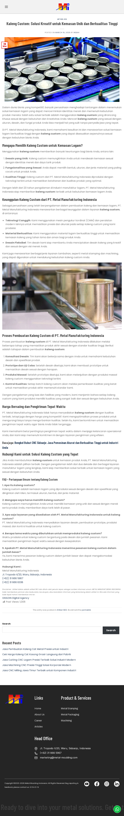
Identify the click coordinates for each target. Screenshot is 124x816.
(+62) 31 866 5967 (12, 578)
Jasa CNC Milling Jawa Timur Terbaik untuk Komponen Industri (39, 670)
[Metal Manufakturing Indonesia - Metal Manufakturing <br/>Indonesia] (63, 7)
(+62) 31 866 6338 (12, 582)
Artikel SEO (62, 19)
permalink (86, 610)
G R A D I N (34, 787)
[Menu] (6, 6)
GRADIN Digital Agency (15, 598)
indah (76, 32)
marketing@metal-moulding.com (58, 757)
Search (6, 623)
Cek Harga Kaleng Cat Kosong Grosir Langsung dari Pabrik (36, 654)
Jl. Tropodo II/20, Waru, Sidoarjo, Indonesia (27, 574)
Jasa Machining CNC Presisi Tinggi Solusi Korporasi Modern (36, 665)
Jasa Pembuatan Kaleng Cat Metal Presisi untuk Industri (35, 649)
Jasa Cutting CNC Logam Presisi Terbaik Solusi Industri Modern (39, 660)
